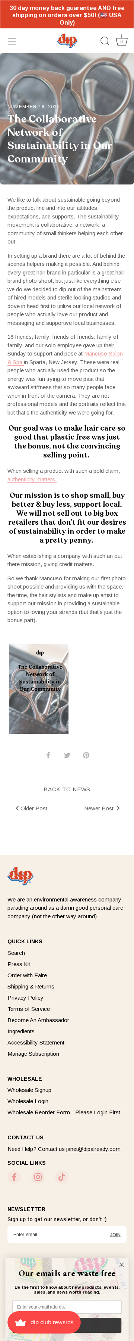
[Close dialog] (122, 1265)
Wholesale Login (27, 1101)
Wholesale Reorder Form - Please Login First (63, 1112)
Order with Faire (27, 975)
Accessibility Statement (35, 1042)
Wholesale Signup (29, 1090)
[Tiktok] (62, 1176)
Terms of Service (28, 1009)
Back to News (67, 789)
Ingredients (21, 1031)
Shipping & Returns (30, 986)
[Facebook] (14, 1176)
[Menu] (12, 41)
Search (16, 953)
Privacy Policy (25, 997)
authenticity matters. (32, 479)
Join (115, 1234)
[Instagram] (38, 1176)
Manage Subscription (33, 1053)
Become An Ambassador (38, 1020)
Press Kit (18, 964)
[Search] (105, 42)
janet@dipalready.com (93, 1149)
